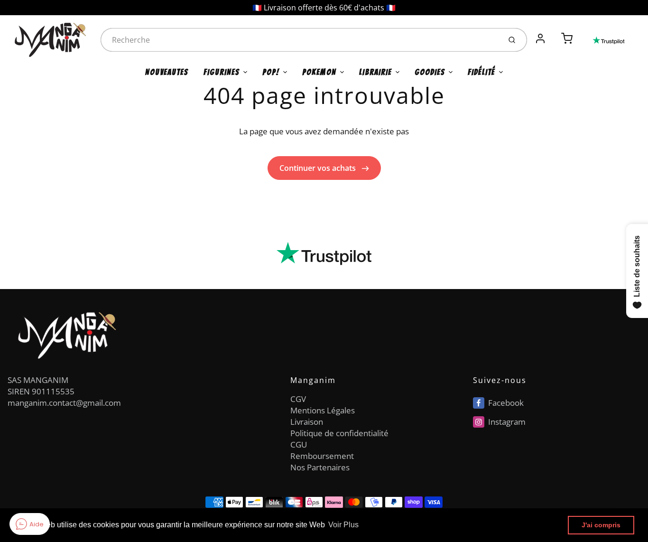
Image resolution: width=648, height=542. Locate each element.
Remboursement (322, 455)
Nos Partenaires (320, 467)
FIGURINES (222, 72)
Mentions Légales (322, 410)
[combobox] (300, 40)
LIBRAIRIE (375, 72)
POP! (270, 72)
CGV (298, 398)
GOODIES (430, 72)
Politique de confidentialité (339, 433)
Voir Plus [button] (343, 525)
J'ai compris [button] (601, 525)
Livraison (306, 421)
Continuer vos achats (318, 168)
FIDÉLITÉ (481, 72)
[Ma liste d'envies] (553, 33)
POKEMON (319, 72)
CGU (298, 444)
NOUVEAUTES (166, 72)
